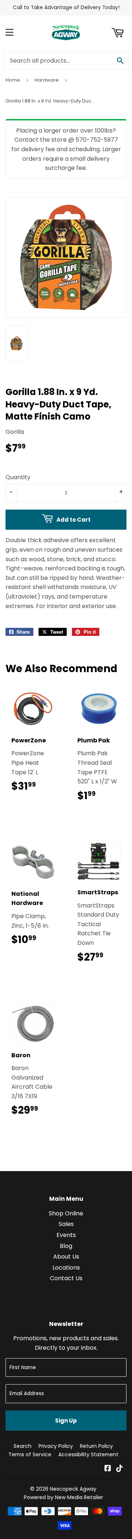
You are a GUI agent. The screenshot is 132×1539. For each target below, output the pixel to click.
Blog (66, 1246)
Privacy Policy (55, 1446)
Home (13, 80)
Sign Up (66, 1420)
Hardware (46, 80)
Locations (66, 1267)
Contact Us (66, 1278)
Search (23, 1446)
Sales (66, 1224)
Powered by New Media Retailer (63, 1497)
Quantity (18, 477)
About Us (66, 1256)
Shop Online (66, 1213)
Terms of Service (29, 1454)
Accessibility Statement (88, 1454)
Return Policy (96, 1446)
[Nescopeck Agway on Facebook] (107, 1469)
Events (66, 1235)
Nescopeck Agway (73, 1489)
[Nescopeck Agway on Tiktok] (119, 1469)
